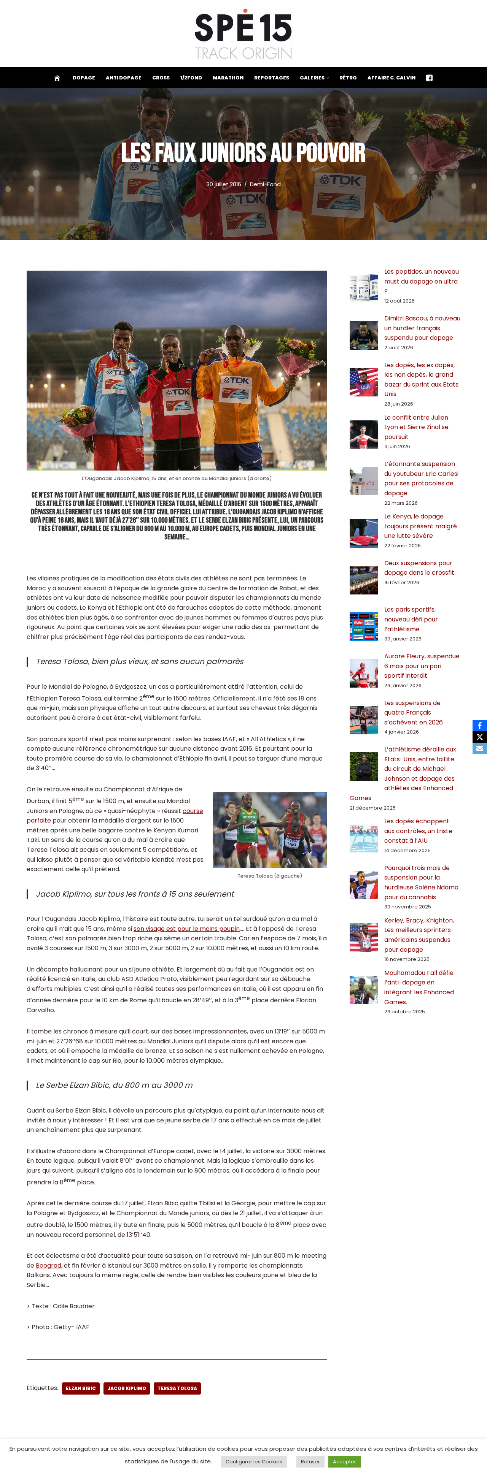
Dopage (84, 77)
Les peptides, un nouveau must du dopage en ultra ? (421, 281)
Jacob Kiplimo (126, 1388)
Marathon (228, 77)
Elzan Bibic (81, 1388)
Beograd (48, 1265)
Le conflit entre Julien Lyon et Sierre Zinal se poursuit (416, 427)
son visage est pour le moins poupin (187, 928)
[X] (480, 737)
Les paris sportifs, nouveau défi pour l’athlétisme (411, 619)
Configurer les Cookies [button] (254, 1461)
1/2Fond (191, 77)
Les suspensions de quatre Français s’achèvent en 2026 (413, 713)
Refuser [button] (310, 1461)
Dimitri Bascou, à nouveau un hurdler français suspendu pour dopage (422, 328)
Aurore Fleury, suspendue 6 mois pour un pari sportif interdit (422, 666)
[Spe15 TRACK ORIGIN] (244, 33)
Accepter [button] (344, 1461)
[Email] (480, 748)
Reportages (271, 77)
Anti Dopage (124, 77)
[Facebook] (480, 725)
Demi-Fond (265, 184)
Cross (161, 77)
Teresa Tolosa (177, 1388)
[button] (327, 78)
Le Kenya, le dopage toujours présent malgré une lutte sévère (420, 526)
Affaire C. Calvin (391, 77)
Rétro (348, 77)
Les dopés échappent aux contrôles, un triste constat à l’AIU (418, 831)
